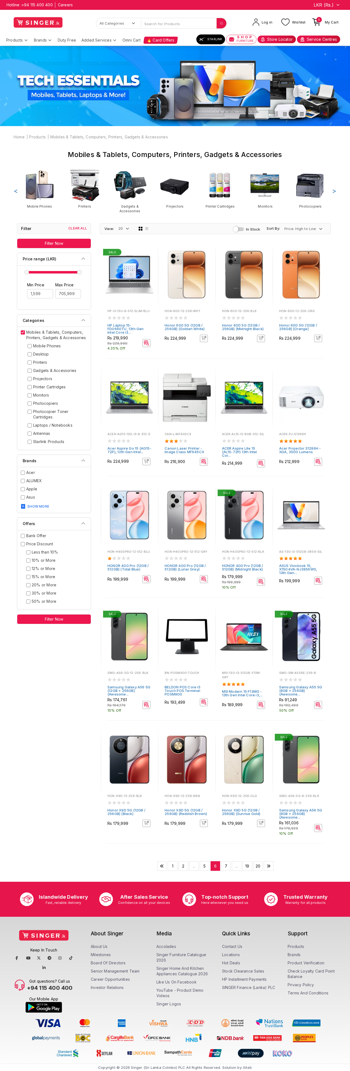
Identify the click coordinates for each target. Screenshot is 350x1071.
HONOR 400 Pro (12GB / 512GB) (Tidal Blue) (128, 567)
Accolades (166, 946)
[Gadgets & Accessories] (130, 191)
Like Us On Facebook (176, 982)
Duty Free (67, 40)
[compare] (150, 260)
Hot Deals (231, 963)
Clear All (77, 228)
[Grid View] (140, 228)
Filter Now (54, 243)
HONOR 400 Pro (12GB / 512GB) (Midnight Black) (242, 567)
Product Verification (306, 963)
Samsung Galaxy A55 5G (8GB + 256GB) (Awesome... (300, 690)
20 (258, 866)
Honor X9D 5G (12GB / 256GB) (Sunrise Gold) (241, 812)
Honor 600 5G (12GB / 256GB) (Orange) (298, 327)
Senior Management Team (115, 971)
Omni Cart (131, 40)
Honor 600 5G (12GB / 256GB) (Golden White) (185, 327)
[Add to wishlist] (150, 253)
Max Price (64, 285)
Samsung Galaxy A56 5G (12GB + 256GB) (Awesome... (128, 690)
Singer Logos (168, 1004)
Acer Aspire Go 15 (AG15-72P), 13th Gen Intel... (129, 450)
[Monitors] (265, 188)
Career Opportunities (110, 979)
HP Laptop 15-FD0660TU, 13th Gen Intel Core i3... (125, 328)
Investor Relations (107, 987)
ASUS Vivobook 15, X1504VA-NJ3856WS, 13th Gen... (298, 569)
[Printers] (84, 188)
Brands (40, 40)
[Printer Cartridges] (220, 188)
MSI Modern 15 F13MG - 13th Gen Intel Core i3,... (242, 693)
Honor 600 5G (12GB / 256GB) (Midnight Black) (243, 327)
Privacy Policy (301, 984)
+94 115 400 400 (37, 4)
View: (109, 228)
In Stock (253, 229)
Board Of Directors (108, 963)
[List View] (147, 228)
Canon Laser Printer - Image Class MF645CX (184, 450)
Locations (231, 954)
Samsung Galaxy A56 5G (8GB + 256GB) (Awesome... (300, 813)
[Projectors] (175, 188)
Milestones (101, 954)
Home (19, 137)
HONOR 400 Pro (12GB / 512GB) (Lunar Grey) (185, 567)
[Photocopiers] (310, 188)
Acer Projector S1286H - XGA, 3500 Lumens (300, 450)
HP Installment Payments (244, 979)
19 (247, 866)
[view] (150, 268)
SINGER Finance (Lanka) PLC (248, 987)
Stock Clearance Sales (243, 971)
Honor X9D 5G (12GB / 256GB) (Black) (126, 812)
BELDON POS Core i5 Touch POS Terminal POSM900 (182, 690)
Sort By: (273, 228)
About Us (99, 946)
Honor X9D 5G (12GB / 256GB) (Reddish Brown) (186, 812)
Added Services (96, 40)
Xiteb (247, 1067)
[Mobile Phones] (39, 188)
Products (14, 40)
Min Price (35, 285)
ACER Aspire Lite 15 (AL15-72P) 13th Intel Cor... (239, 452)
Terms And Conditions (308, 993)
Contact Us (232, 946)
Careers (65, 4)
